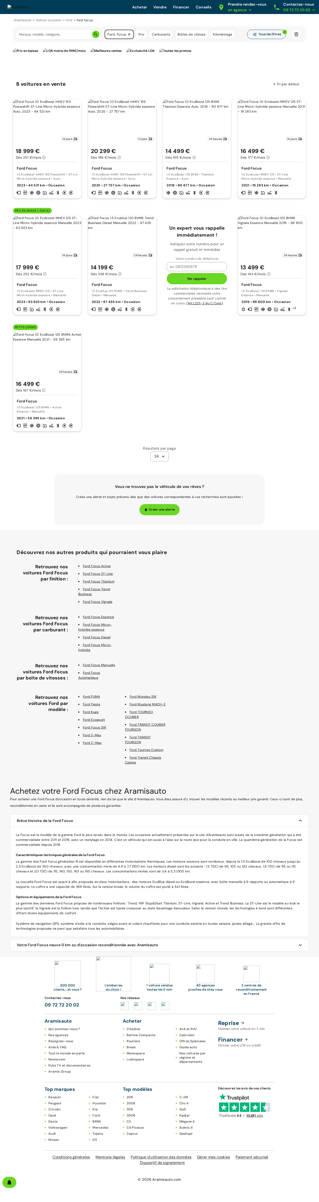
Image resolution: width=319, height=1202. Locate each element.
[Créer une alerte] (9, 1182)
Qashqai (186, 1133)
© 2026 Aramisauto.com (159, 1179)
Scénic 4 (186, 1127)
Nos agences (58, 1035)
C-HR (183, 1097)
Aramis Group (59, 1071)
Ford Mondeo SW (143, 696)
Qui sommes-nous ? (64, 1029)
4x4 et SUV (188, 1029)
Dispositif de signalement (162, 1162)
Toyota (97, 1133)
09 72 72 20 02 (62, 1005)
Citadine (133, 1029)
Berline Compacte (141, 1035)
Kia (95, 1109)
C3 (129, 1121)
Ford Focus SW (94, 727)
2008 (131, 1103)
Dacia (52, 1121)
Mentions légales (110, 1157)
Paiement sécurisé (252, 1157)
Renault (54, 1097)
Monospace (136, 1053)
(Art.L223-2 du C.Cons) (204, 303)
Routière (133, 1041)
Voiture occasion (49, 20)
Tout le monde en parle (66, 1053)
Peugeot (54, 1103)
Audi (52, 1133)
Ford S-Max (92, 735)
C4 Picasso (135, 1127)
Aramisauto (23, 20)
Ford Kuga (91, 712)
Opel (52, 1115)
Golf (182, 1109)
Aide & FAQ (57, 1047)
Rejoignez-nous (60, 1041)
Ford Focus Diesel (96, 637)
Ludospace (135, 1059)
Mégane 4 (187, 1121)
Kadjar (184, 1115)
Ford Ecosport (94, 720)
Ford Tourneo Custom (146, 750)
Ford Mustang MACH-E (148, 704)
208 (130, 1097)
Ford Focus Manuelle (99, 665)
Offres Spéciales (192, 1041)
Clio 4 (184, 1103)
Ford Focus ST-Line (98, 574)
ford (69, 20)
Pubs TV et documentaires (69, 1065)
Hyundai (99, 1103)
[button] (129, 34)
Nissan (53, 1140)
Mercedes (100, 1127)
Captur (132, 1133)
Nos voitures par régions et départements (192, 1057)
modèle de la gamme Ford (60, 835)
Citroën (54, 1109)
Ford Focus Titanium (98, 581)
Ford (43, 861)
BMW (96, 1121)
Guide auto (188, 1047)
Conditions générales (71, 1157)
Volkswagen (57, 1127)
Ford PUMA (91, 696)
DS (94, 1140)
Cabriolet (187, 1035)
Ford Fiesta (91, 704)
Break (131, 1047)
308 (130, 1109)
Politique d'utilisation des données (161, 1157)
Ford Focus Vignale (98, 602)
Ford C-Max (92, 743)
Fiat (95, 1097)
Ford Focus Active (97, 566)
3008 (131, 1115)
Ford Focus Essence (98, 617)
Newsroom (56, 1059)
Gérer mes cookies (213, 1157)
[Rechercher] (95, 34)
